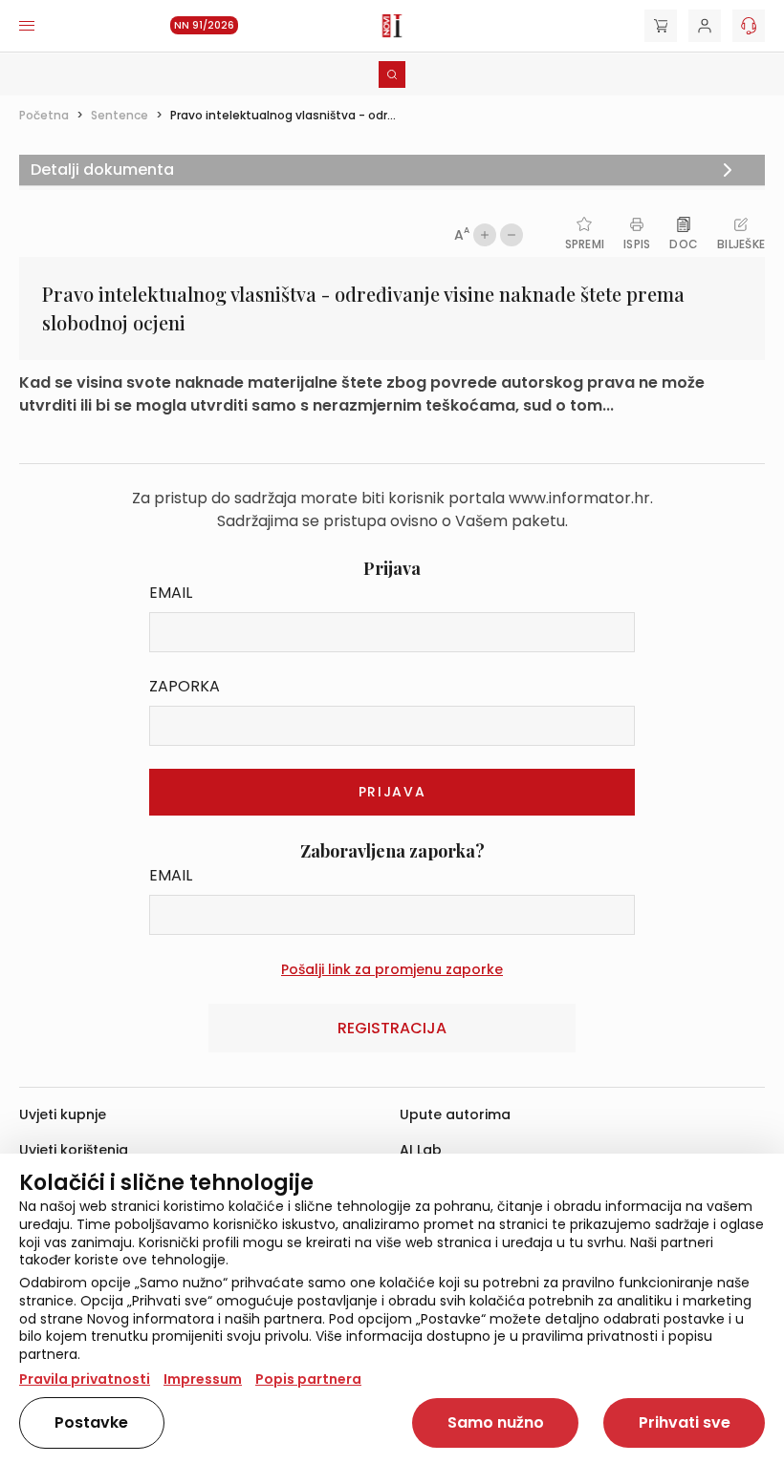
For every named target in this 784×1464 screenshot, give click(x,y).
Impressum (202, 1379)
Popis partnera (308, 1379)
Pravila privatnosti (84, 1379)
